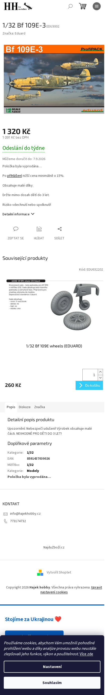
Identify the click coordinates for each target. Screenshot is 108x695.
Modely (33, 470)
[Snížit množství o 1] (100, 378)
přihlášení (14, 175)
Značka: (14, 33)
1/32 (30, 452)
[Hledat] (70, 6)
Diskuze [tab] (25, 407)
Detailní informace (16, 214)
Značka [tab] (39, 407)
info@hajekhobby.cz (25, 513)
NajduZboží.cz (54, 547)
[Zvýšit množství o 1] (100, 372)
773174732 (18, 521)
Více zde (86, 654)
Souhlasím (52, 682)
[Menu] (97, 6)
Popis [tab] (11, 407)
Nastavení (52, 666)
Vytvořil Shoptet (59, 572)
